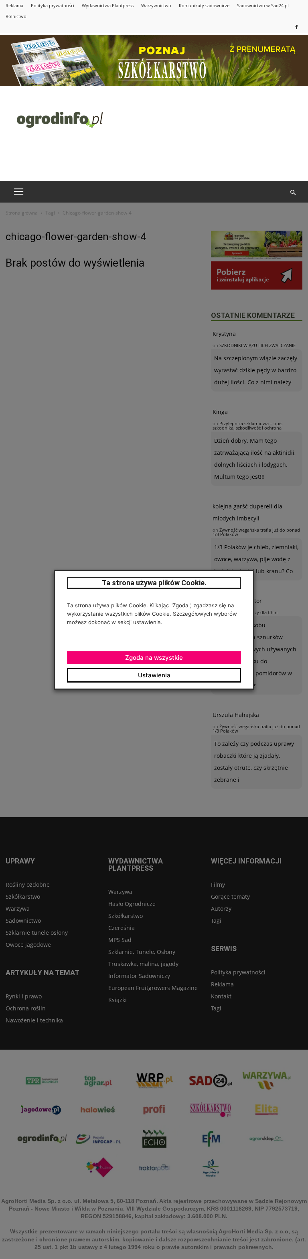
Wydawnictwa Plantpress (108, 5)
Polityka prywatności (52, 5)
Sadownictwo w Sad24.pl (263, 5)
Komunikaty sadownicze (204, 5)
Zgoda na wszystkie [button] (154, 657)
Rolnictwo (16, 16)
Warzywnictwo (156, 5)
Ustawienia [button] (154, 675)
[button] (292, 192)
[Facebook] (296, 27)
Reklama (14, 5)
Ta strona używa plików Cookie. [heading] (154, 582)
